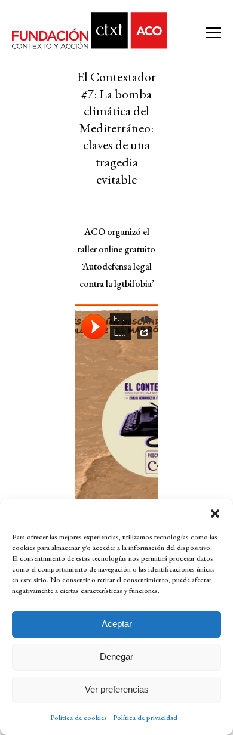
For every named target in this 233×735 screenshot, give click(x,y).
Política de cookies (78, 717)
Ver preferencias (117, 689)
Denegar (116, 656)
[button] (215, 514)
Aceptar (117, 624)
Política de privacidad (145, 717)
